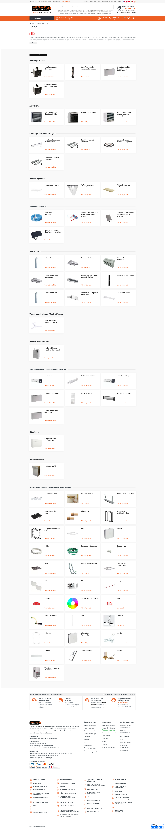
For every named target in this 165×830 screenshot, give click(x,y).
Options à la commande (89, 598)
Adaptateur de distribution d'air (123, 512)
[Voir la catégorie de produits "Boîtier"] (109, 533)
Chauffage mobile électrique (50, 68)
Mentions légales (125, 742)
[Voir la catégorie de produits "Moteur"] (36, 603)
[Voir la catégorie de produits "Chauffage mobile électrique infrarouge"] (72, 72)
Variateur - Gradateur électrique (52, 669)
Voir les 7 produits (49, 240)
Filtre (46, 563)
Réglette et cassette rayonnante (51, 158)
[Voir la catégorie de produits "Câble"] (36, 551)
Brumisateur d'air (39, 789)
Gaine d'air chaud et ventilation (121, 787)
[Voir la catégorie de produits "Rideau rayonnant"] (109, 298)
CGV (121, 739)
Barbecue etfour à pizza (119, 811)
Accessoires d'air (50, 494)
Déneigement (119, 807)
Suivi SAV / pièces (116, 1)
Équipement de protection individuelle (123, 803)
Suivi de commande (104, 1)
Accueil (32, 1)
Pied (82, 616)
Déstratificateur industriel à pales (50, 321)
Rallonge (47, 633)
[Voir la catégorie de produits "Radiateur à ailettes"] (72, 381)
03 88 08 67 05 (128, 9)
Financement (106, 736)
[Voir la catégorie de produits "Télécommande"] (72, 655)
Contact (85, 1)
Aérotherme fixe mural (68, 793)
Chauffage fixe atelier (68, 789)
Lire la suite (33, 43)
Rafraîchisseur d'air (40, 786)
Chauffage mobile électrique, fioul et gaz (68, 797)
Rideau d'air (34, 251)
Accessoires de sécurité (50, 512)
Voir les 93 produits (86, 643)
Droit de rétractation (108, 747)
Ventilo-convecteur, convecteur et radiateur (96, 785)
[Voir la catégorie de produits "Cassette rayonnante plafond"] (36, 190)
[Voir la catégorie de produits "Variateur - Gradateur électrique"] (36, 673)
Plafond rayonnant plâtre (123, 186)
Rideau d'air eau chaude (125, 275)
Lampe (119, 581)
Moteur (47, 598)
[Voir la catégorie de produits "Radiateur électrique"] (36, 398)
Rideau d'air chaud (87, 258)
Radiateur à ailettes (88, 376)
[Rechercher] (112, 7)
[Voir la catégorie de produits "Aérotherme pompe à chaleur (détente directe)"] (109, 117)
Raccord (120, 616)
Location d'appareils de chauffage (41, 758)
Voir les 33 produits (50, 573)
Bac (82, 529)
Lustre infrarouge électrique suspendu (124, 141)
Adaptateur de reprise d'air (52, 529)
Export (104, 741)
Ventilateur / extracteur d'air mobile (41, 793)
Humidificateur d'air (40, 812)
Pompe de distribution (94, 808)
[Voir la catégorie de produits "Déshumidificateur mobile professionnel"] (36, 353)
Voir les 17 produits (50, 222)
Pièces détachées (50, 616)
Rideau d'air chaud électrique (123, 259)
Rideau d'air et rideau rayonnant (67, 806)
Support (47, 651)
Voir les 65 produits (50, 149)
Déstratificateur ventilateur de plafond (41, 801)
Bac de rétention (93, 811)
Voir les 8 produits (122, 643)
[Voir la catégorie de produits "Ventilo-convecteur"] (109, 398)
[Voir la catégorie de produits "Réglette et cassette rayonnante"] (36, 162)
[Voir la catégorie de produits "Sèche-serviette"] (72, 398)
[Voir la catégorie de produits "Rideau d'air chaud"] (72, 263)
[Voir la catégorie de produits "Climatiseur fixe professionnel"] (36, 443)
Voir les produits (49, 77)
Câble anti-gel (92, 797)
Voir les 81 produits (50, 267)
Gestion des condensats (121, 564)
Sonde (119, 633)
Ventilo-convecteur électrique (51, 411)
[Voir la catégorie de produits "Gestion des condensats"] (109, 568)
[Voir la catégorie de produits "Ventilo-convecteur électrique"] (36, 415)
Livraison (105, 738)
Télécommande (86, 651)
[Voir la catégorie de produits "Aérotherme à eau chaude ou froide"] (36, 117)
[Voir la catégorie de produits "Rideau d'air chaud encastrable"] (36, 280)
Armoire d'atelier (120, 783)
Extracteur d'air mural (41, 797)
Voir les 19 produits (122, 195)
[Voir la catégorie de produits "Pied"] (72, 621)
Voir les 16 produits (86, 285)
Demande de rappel (90, 734)
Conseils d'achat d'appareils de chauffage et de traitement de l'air (51, 753)
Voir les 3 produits (49, 538)
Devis (91, 1)
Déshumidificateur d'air (39, 342)
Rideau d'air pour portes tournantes (89, 293)
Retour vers (39, 55)
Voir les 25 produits (50, 122)
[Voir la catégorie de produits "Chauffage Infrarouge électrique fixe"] (36, 145)
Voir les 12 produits (50, 403)
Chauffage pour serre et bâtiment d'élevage (68, 801)
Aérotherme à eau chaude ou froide (50, 113)
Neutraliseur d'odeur (67, 783)
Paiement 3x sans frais (109, 733)
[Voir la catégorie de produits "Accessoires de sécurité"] (36, 516)
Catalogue (87, 736)
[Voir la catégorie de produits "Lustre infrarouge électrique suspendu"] (109, 145)
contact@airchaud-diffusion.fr (43, 746)
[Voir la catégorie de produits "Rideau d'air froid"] (36, 298)
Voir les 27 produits (86, 590)
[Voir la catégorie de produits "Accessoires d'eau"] (72, 499)
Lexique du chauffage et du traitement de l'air (44, 756)
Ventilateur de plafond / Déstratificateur (46, 314)
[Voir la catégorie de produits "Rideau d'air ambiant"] (36, 263)
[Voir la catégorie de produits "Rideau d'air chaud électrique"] (109, 263)
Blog (49, 1)
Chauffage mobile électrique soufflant (51, 85)
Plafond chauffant (94, 789)
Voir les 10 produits (122, 149)
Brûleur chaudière (93, 800)
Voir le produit (85, 77)
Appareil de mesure (121, 794)
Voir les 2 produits (49, 330)
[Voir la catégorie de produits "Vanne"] (109, 655)
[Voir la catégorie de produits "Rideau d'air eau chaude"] (109, 280)
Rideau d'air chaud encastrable (51, 276)
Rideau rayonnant (123, 293)
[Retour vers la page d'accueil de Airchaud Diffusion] (41, 8)
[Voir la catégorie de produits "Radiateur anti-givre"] (109, 381)
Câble (46, 546)
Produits (37, 18)
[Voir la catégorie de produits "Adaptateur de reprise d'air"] (36, 533)
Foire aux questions (90, 748)
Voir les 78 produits (122, 267)
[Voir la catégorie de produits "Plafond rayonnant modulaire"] (72, 190)
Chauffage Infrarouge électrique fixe (52, 141)
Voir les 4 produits (122, 122)
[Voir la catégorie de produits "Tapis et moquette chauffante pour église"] (36, 235)
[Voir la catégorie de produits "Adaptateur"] (72, 516)
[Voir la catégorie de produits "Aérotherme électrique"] (72, 117)
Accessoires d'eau (87, 494)
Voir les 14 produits (50, 195)
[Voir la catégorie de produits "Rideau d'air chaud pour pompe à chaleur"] (72, 280)
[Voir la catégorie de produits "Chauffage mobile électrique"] (36, 72)
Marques (87, 739)
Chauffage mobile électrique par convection (123, 69)
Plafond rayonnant (37, 179)
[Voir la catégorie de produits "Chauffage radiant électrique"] (72, 145)
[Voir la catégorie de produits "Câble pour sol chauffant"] (36, 218)
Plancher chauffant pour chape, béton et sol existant (89, 214)
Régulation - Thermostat (85, 634)
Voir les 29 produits (86, 222)
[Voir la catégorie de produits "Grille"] (36, 586)
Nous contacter (89, 728)
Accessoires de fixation (125, 494)
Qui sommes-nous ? (41, 1)
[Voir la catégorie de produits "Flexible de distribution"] (72, 568)
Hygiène (62, 786)
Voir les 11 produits (50, 590)
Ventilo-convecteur (124, 393)
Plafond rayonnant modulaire (87, 186)
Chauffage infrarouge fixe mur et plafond (69, 815)
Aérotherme (35, 106)
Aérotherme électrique (89, 112)
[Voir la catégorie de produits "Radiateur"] (36, 381)
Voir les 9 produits (49, 94)
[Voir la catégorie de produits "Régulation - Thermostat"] (72, 638)
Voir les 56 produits (50, 285)
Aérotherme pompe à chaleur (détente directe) (124, 114)
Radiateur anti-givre (124, 376)
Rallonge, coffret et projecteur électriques (123, 798)
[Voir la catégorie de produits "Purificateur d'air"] (36, 471)
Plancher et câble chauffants (93, 793)
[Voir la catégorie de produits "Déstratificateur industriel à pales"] (36, 325)
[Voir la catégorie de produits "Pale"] (109, 603)
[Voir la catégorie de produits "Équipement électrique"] (72, 551)
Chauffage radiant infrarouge (42, 133)
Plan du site (124, 750)
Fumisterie (118, 791)
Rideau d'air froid (50, 293)
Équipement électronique (121, 547)
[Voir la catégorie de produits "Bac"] (72, 533)
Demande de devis (90, 731)
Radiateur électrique (51, 393)
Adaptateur (85, 511)
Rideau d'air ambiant (51, 258)
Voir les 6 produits (122, 77)
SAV (95, 1)
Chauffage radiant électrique (87, 141)
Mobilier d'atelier (120, 780)
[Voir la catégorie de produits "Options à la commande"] (72, 603)
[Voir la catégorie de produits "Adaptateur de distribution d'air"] (109, 516)
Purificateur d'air (37, 460)
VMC (34, 805)
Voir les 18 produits (86, 556)
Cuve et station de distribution (93, 804)
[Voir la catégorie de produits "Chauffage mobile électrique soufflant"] (36, 89)
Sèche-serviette (86, 393)
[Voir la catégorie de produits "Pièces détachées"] (36, 621)
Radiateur (47, 376)
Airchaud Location (39, 780)
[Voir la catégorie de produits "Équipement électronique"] (109, 551)
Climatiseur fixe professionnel (50, 439)
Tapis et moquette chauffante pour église (52, 231)
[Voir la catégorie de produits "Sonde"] (109, 638)
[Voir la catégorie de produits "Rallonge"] (36, 638)
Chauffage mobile (37, 61)
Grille (46, 581)
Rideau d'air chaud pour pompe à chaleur (89, 276)
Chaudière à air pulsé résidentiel (94, 780)
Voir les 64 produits (122, 503)
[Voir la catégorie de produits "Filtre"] (36, 568)
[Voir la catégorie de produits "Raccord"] (109, 621)
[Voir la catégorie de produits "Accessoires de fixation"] (109, 499)
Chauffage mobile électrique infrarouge (88, 68)
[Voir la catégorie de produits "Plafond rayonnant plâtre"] (109, 190)
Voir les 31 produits (122, 660)
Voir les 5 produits (49, 476)
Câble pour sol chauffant (49, 214)
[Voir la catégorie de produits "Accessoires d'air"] (36, 499)
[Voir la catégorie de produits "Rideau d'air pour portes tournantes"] (72, 298)
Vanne (119, 651)
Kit (82, 581)
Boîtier (119, 529)
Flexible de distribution (89, 563)
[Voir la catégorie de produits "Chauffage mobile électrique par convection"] (109, 72)
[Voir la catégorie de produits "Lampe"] (109, 586)
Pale (118, 598)
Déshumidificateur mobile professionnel (52, 349)
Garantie (104, 744)
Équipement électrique (89, 546)
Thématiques (56, 1)
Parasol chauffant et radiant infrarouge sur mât (69, 811)
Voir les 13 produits (50, 167)
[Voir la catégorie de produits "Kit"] (72, 586)
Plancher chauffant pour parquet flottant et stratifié (125, 214)
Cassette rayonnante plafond (51, 186)
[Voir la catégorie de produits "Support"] (36, 655)
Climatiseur (34, 432)
